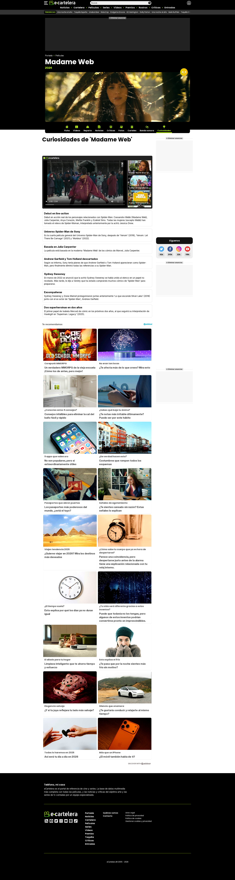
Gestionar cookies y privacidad (138, 821)
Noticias (65, 7)
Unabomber (94, 12)
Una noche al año (64, 12)
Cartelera (79, 7)
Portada (48, 55)
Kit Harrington (132, 12)
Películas (93, 7)
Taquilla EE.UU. (187, 12)
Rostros (143, 7)
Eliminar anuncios (118, 18)
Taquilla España (80, 12)
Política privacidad (134, 815)
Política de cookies (133, 818)
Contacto (107, 816)
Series (106, 7)
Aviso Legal (130, 812)
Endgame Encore (117, 12)
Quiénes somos (110, 812)
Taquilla (89, 837)
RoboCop (105, 12)
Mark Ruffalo (174, 12)
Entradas (169, 7)
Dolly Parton (145, 12)
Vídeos (118, 7)
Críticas (155, 7)
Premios (130, 7)
